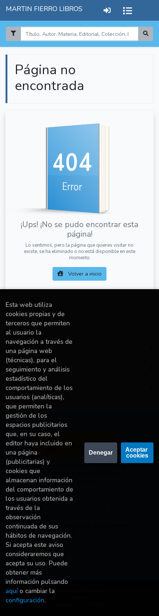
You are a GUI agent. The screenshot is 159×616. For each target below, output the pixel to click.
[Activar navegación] (127, 10)
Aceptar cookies (137, 452)
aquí (12, 591)
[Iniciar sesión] (107, 10)
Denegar (101, 452)
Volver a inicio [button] (84, 273)
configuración (25, 600)
